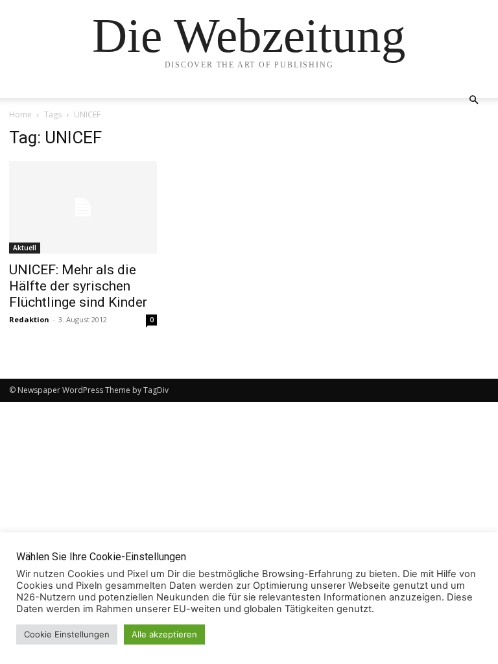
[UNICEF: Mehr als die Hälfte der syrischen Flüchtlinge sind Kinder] (83, 207)
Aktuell (24, 247)
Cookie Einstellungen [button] (67, 634)
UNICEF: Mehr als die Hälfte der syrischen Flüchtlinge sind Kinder (78, 286)
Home (20, 114)
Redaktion (29, 319)
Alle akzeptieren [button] (164, 634)
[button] (473, 100)
